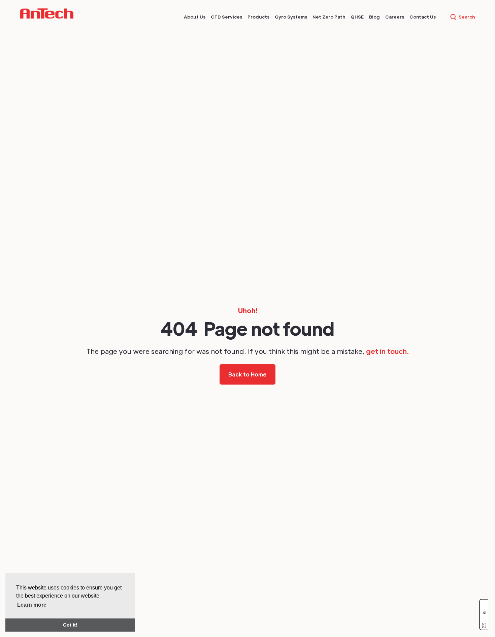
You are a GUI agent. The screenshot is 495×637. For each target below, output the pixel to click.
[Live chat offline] (483, 614)
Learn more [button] (31, 605)
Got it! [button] (70, 625)
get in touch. (387, 351)
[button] (194, 17)
